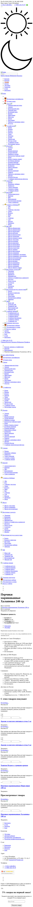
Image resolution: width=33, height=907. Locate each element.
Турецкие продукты (12, 323)
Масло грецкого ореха (15, 238)
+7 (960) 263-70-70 (6, 340)
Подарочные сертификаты (14, 99)
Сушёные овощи (13, 190)
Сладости (11, 282)
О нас (6, 88)
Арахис (10, 107)
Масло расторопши (14, 259)
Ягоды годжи (12, 141)
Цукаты (8, 146)
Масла (8, 226)
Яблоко (10, 175)
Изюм (10, 127)
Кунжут (10, 213)
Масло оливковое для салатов (17, 256)
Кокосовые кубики (14, 164)
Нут (9, 208)
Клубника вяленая (14, 161)
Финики (10, 136)
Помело (10, 172)
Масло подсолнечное (14, 258)
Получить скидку (16, 905)
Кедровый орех (13, 112)
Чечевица (11, 223)
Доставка (7, 85)
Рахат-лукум (12, 281)
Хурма (10, 137)
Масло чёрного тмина (15, 267)
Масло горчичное (13, 236)
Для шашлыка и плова (13, 327)
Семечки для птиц (14, 209)
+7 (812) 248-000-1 (10, 866)
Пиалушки (11, 296)
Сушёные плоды (13, 142)
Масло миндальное (14, 251)
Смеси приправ (13, 187)
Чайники (11, 299)
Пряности (11, 185)
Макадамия (11, 115)
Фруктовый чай (13, 308)
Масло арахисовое (14, 231)
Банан (10, 149)
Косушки (11, 294)
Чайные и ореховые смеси (16, 122)
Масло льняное (13, 249)
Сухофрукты (10, 126)
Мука (9, 224)
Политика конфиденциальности (14, 839)
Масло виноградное (14, 234)
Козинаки (11, 273)
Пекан (10, 118)
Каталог (6, 79)
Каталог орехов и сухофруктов (14, 347)
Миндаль (11, 117)
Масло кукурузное (14, 246)
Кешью (10, 113)
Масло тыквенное (13, 264)
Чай (7, 301)
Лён (9, 206)
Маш (9, 214)
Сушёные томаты (13, 319)
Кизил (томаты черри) (15, 159)
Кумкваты (11, 165)
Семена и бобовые (12, 205)
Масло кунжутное (13, 248)
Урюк (10, 134)
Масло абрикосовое (14, 228)
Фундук (10, 123)
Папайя (10, 169)
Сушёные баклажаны (14, 318)
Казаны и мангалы (14, 293)
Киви (9, 157)
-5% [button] (2, 888)
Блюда (10, 291)
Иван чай (11, 303)
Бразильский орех (13, 108)
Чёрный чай (12, 309)
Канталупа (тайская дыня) (16, 156)
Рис (9, 216)
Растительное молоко (14, 201)
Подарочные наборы (14, 298)
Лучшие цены (10, 101)
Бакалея (8, 192)
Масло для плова (13, 239)
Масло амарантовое (14, 229)
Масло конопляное (14, 244)
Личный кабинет (9, 836)
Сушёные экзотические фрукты (18, 179)
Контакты (7, 90)
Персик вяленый (13, 170)
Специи (8, 181)
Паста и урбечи (11, 329)
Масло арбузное (13, 233)
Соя (9, 219)
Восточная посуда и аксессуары (16, 289)
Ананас (10, 147)
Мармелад (11, 274)
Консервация (12, 199)
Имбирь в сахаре (13, 154)
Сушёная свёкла (13, 316)
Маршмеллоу (12, 276)
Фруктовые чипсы (14, 144)
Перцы (10, 182)
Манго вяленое (13, 167)
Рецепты (7, 826)
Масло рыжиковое (14, 262)
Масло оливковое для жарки (17, 254)
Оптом (6, 84)
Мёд (9, 197)
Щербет (10, 287)
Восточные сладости (12, 269)
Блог (5, 334)
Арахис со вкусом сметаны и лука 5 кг (16, 745)
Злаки (10, 211)
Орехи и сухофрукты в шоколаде (18, 278)
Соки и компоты (13, 202)
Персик (10, 132)
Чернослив (11, 139)
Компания (7, 845)
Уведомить (4, 611)
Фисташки (11, 120)
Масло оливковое (13, 253)
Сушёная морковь (13, 314)
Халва (10, 284)
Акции (6, 82)
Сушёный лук (12, 321)
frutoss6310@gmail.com (16, 860)
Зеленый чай (12, 304)
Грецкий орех (12, 110)
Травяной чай (12, 306)
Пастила (10, 279)
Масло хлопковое (13, 266)
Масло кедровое (13, 241)
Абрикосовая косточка (15, 105)
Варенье (10, 196)
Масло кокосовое (13, 243)
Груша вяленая (12, 152)
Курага (10, 131)
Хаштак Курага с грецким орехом (14, 765)
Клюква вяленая (13, 162)
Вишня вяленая (13, 151)
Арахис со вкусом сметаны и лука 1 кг (16, 721)
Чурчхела (11, 286)
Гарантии (7, 87)
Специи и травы (13, 189)
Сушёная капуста (13, 313)
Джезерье (11, 271)
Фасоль (10, 221)
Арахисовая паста (13, 194)
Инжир (10, 129)
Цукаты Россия (13, 177)
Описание (7, 626)
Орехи (8, 104)
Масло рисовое (13, 261)
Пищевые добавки (14, 184)
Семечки (11, 218)
